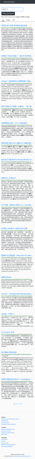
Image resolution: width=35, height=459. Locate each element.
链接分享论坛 (6, 277)
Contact (3, 441)
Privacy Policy (4, 443)
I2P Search (4, 434)
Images (8, 20)
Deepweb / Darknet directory (8, 424)
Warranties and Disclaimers (8, 444)
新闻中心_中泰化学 (8, 178)
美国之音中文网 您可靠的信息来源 (14, 25)
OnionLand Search (9, 2)
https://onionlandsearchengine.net (22, 456)
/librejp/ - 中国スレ (8, 314)
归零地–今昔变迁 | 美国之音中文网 (14, 228)
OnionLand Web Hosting (7, 432)
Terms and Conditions (7, 446)
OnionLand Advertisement (8, 429)
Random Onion (5, 422)
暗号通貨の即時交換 (9, 352)
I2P (14, 20)
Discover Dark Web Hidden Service (10, 419)
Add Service (4, 439)
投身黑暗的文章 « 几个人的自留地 (14, 123)
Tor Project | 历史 (7, 332)
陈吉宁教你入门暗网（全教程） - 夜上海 (16, 106)
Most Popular (4, 420)
